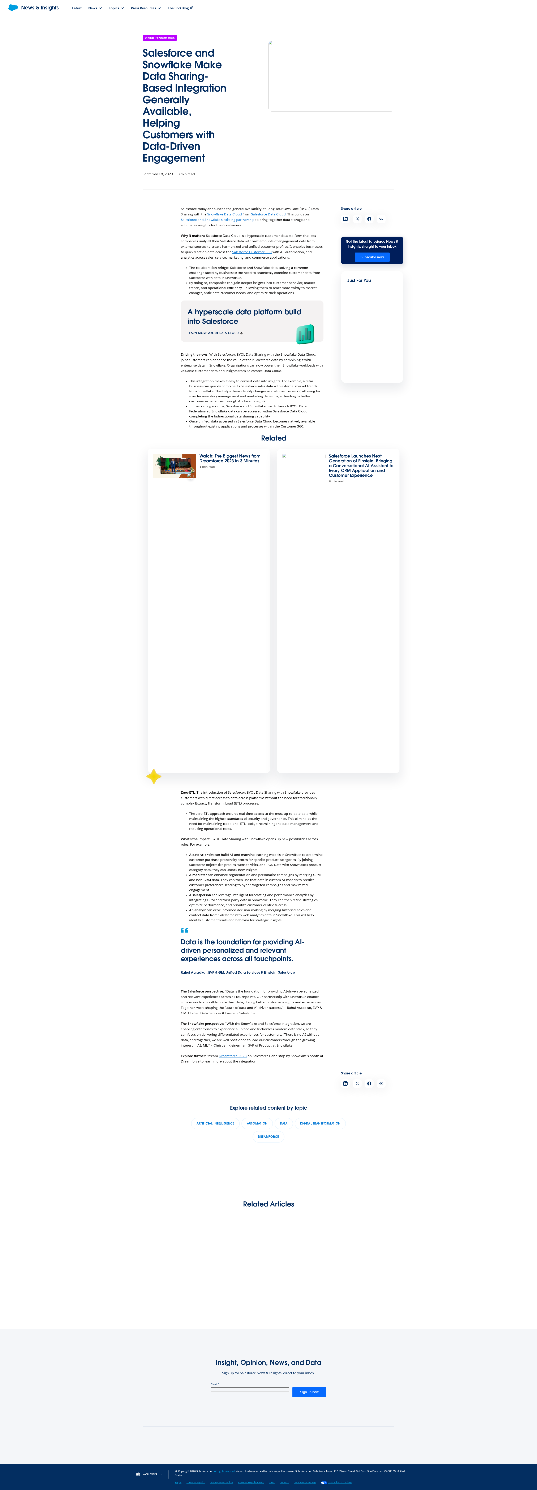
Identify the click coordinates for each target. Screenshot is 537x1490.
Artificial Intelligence (215, 1123)
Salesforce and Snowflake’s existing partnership (217, 220)
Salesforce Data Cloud (268, 214)
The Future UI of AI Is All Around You (365, 333)
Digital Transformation (160, 37)
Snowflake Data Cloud (224, 214)
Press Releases (229, 1462)
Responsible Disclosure (251, 1482)
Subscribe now (372, 257)
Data (284, 1123)
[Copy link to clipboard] (381, 219)
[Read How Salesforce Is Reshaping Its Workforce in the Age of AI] (367, 1255)
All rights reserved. (225, 1471)
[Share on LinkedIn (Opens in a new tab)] (345, 219)
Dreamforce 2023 (233, 1056)
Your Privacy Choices (340, 1482)
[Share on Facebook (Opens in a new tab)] (369, 219)
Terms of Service (195, 1482)
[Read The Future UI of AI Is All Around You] (361, 317)
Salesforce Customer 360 (252, 252)
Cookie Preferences (305, 1482)
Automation (257, 1123)
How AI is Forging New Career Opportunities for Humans (298, 1282)
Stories (206, 1462)
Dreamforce (268, 1137)
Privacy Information (221, 1482)
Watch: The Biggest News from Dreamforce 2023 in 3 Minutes (230, 458)
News (189, 1462)
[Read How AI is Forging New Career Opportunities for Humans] (301, 1255)
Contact (284, 1482)
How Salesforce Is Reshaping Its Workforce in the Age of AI (366, 1282)
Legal (178, 1482)
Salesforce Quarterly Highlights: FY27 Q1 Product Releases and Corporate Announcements (164, 1287)
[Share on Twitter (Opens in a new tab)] (357, 219)
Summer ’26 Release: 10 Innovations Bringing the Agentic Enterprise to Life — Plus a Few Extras (233, 1285)
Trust (272, 1482)
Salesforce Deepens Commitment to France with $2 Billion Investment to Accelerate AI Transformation (371, 380)
